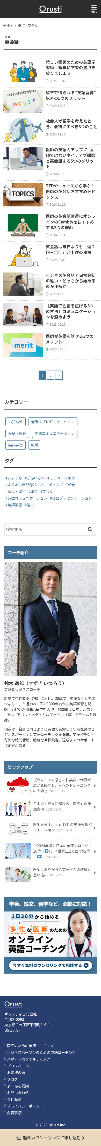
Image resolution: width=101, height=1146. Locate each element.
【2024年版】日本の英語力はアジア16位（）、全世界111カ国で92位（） (62, 851)
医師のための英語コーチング (30, 1045)
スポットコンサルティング (28, 1059)
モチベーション (62, 477)
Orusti (53, 1124)
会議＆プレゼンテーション (53, 421)
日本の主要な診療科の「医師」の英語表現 (62, 806)
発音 (34, 491)
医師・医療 (17, 433)
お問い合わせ (18, 1092)
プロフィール (18, 1065)
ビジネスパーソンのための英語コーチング (41, 1052)
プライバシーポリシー (25, 1106)
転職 (34, 444)
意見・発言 (17, 491)
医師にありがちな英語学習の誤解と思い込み (62, 872)
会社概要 (14, 1099)
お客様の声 (16, 1072)
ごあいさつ (36, 477)
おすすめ (15, 477)
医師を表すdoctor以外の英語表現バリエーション (62, 827)
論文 (30, 504)
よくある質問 (18, 1085)
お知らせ (15, 421)
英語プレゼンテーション (72, 498)
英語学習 (15, 444)
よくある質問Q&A (22, 484)
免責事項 (14, 1112)
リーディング (52, 484)
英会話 (47, 491)
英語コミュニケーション (55, 433)
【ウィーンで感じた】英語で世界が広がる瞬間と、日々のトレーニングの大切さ (62, 785)
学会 (71, 484)
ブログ (12, 1079)
